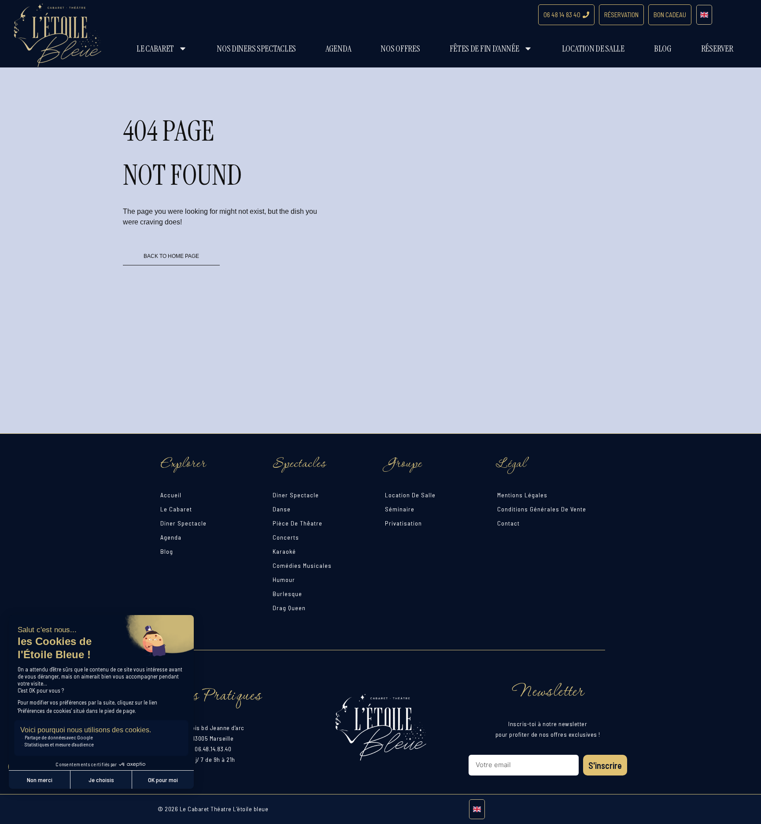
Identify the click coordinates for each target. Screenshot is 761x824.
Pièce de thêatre (297, 523)
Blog (663, 48)
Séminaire (399, 509)
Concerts (286, 537)
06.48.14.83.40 (213, 749)
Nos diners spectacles (256, 48)
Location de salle (593, 48)
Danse (282, 509)
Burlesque (287, 593)
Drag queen (289, 607)
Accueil (170, 495)
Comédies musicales (302, 565)
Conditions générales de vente (541, 509)
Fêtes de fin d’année (484, 48)
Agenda (338, 48)
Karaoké (284, 551)
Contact (508, 523)
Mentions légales (522, 495)
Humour (284, 579)
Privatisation (403, 523)
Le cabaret (155, 48)
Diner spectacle (183, 523)
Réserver (717, 48)
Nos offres (400, 48)
